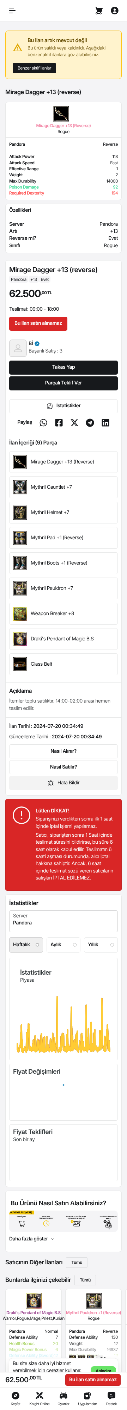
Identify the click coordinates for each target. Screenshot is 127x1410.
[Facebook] (59, 423)
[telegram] (90, 423)
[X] (74, 423)
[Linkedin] (105, 423)
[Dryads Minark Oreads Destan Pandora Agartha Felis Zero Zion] (63, 921)
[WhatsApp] (43, 423)
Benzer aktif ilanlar (34, 68)
